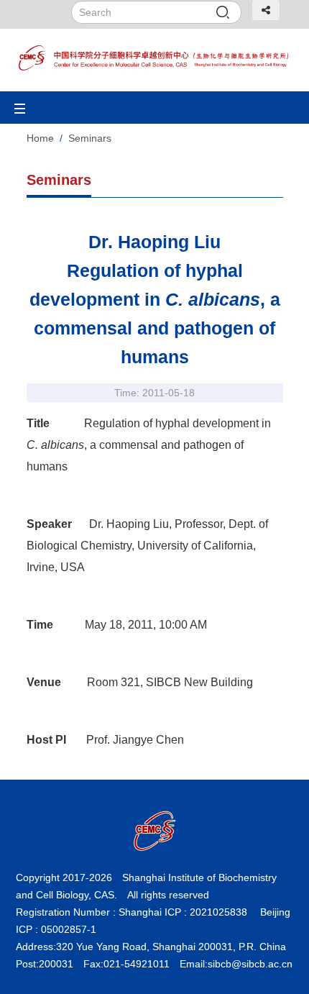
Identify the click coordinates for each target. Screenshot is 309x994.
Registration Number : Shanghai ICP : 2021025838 (131, 912)
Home (40, 138)
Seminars (89, 138)
